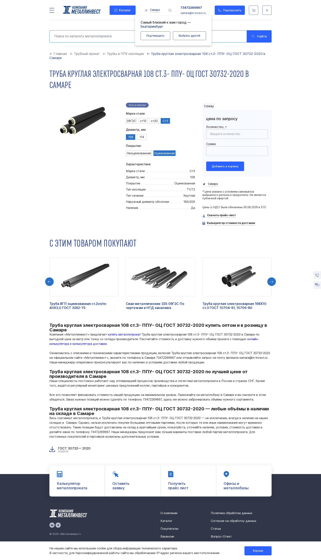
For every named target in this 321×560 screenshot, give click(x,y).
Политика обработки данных (231, 513)
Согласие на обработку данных (233, 521)
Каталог (125, 10)
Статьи (216, 528)
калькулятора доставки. (89, 344)
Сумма (211, 144)
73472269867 (191, 7)
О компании (168, 513)
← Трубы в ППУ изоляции (123, 54)
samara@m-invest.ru (193, 12)
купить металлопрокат (124, 334)
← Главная (58, 54)
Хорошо (258, 550)
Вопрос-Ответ (221, 536)
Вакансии (167, 536)
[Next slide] (271, 281)
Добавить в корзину (225, 166)
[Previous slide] (49, 281)
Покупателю (169, 528)
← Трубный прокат (85, 54)
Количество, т (216, 127)
